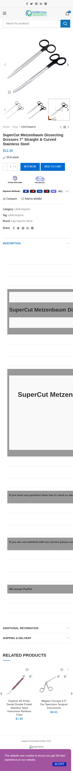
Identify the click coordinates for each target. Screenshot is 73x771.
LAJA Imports (28, 127)
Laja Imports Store (21, 221)
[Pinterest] (36, 3)
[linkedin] (41, 3)
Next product (68, 127)
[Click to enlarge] (9, 92)
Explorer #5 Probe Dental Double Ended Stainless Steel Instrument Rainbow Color (19, 707)
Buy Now (30, 167)
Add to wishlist (33, 199)
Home (6, 127)
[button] (30, 676)
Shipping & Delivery (17, 638)
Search (65, 24)
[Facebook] (27, 3)
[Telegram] (45, 3)
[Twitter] (31, 3)
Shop (15, 127)
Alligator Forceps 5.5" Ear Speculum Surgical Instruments (53, 704)
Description (12, 243)
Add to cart (52, 167)
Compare (11, 199)
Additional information (20, 628)
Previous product (61, 127)
